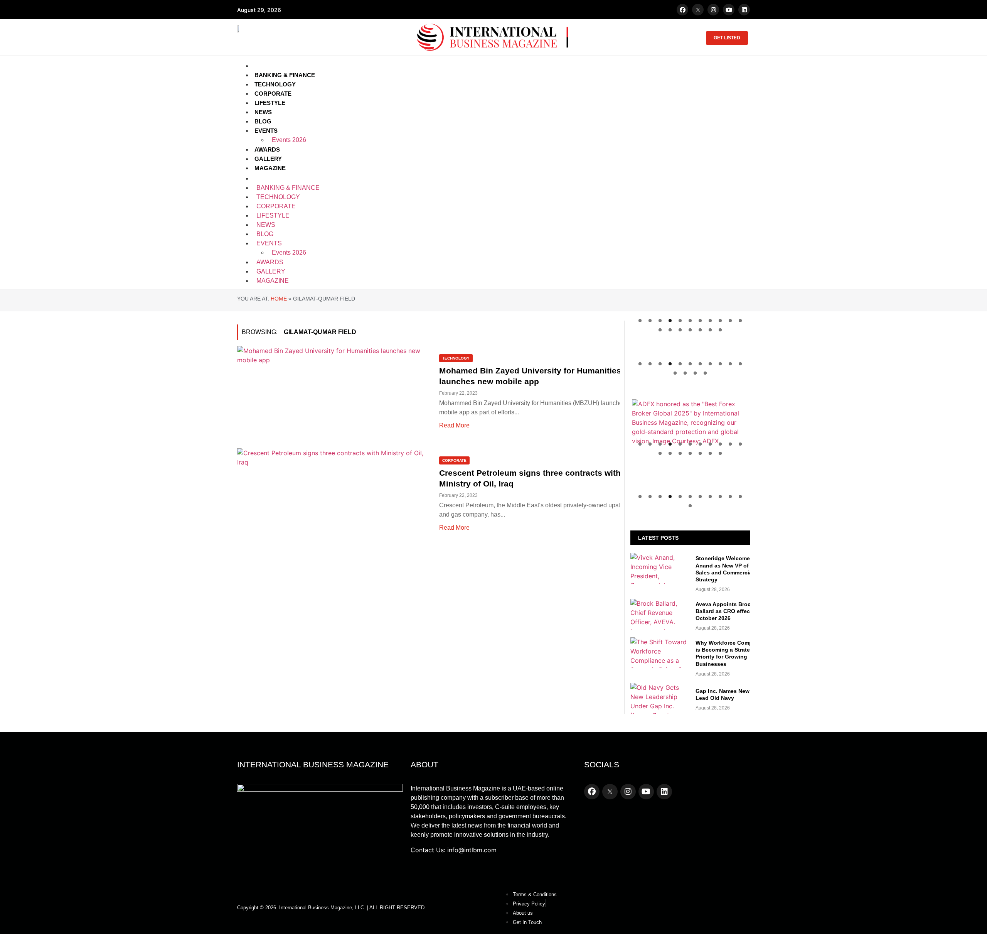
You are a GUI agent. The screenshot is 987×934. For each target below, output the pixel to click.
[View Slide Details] (690, 422)
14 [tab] (680, 329)
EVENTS (266, 130)
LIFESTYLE (269, 103)
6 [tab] (690, 320)
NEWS (263, 112)
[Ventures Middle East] (690, 489)
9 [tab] (720, 320)
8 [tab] (710, 320)
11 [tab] (740, 320)
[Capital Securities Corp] (690, 360)
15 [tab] (690, 329)
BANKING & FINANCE (284, 75)
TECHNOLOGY (275, 84)
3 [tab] (660, 320)
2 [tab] (650, 320)
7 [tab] (700, 320)
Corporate (454, 460)
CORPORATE (272, 93)
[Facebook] (682, 9)
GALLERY (268, 158)
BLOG (262, 121)
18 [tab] (720, 329)
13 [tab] (670, 329)
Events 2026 (289, 140)
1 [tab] (640, 320)
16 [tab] (700, 329)
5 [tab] (680, 320)
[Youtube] (728, 9)
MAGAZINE (270, 168)
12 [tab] (660, 329)
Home (279, 299)
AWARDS (267, 149)
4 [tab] (670, 320)
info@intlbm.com (472, 850)
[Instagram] (713, 9)
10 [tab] (730, 320)
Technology (456, 358)
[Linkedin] (744, 9)
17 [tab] (710, 329)
